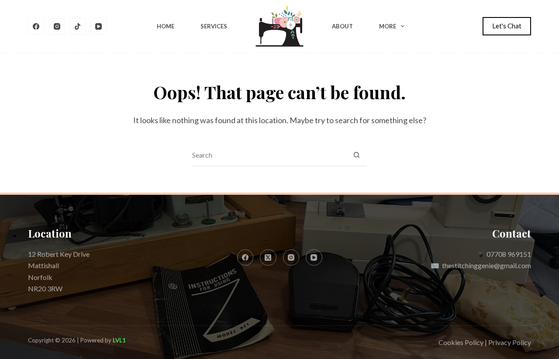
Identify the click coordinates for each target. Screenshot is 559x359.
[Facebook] (36, 26)
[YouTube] (98, 26)
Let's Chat (506, 26)
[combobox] (269, 155)
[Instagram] (57, 26)
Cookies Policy (460, 342)
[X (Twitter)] (268, 257)
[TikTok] (77, 26)
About (342, 26)
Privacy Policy (509, 342)
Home (165, 26)
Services (213, 26)
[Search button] (356, 155)
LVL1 (119, 340)
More (387, 26)
